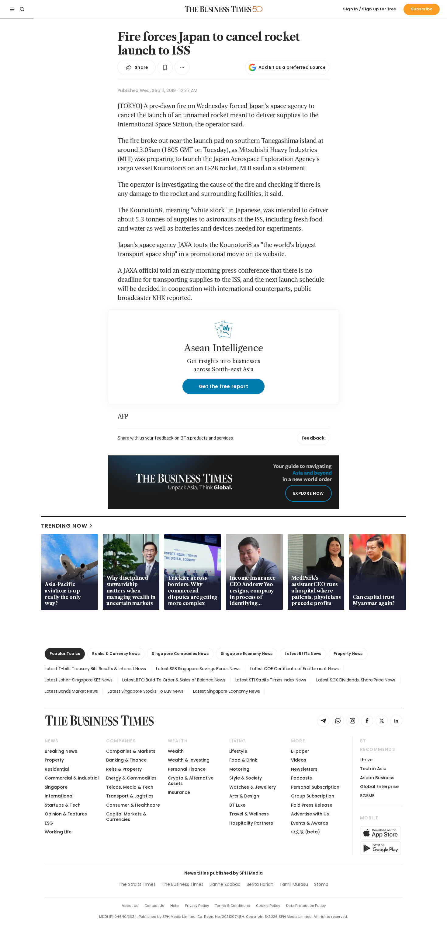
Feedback (313, 438)
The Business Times (182, 884)
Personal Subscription (315, 787)
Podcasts (301, 778)
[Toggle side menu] (12, 9)
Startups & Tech (63, 805)
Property (54, 760)
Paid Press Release (311, 805)
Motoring (239, 769)
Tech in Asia (373, 769)
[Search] (22, 9)
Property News (348, 653)
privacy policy (197, 905)
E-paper (300, 751)
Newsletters (304, 769)
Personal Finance (187, 769)
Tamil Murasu (293, 884)
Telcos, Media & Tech (129, 787)
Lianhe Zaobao (225, 884)
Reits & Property (124, 769)
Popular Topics (65, 653)
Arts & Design (244, 796)
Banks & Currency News (116, 653)
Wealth (176, 751)
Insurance (179, 792)
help (174, 905)
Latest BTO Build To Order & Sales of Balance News (173, 680)
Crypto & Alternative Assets (190, 780)
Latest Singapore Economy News (226, 691)
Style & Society (245, 778)
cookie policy (268, 905)
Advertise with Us (310, 814)
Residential (57, 769)
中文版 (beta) (305, 832)
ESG (49, 823)
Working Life (58, 832)
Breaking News (61, 751)
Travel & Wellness (249, 814)
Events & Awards (309, 823)
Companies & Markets (130, 751)
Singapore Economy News (246, 653)
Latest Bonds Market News (71, 691)
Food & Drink (243, 760)
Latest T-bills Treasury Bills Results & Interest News (95, 669)
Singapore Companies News (180, 653)
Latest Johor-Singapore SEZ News (78, 680)
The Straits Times (137, 884)
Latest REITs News (303, 653)
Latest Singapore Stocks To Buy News (145, 691)
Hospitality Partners (251, 823)
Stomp (321, 884)
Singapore (56, 787)
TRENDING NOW (64, 525)
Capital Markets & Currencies (126, 816)
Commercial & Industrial (72, 778)
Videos (298, 760)
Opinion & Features (66, 814)
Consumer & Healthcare (133, 805)
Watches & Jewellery (252, 787)
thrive (366, 760)
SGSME (367, 796)
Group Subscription (312, 796)
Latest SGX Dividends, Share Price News (355, 680)
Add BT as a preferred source (292, 67)
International (59, 796)
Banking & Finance (126, 760)
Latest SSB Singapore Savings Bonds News (198, 669)
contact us (154, 905)
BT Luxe (237, 805)
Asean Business (377, 778)
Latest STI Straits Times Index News (270, 680)
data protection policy (306, 905)
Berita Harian (260, 884)
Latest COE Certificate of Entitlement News (294, 669)
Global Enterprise (379, 786)
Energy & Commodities (131, 778)
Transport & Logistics (130, 796)
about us (130, 905)
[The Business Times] (218, 9)
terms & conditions (232, 905)
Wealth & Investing (189, 760)
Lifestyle (238, 751)
